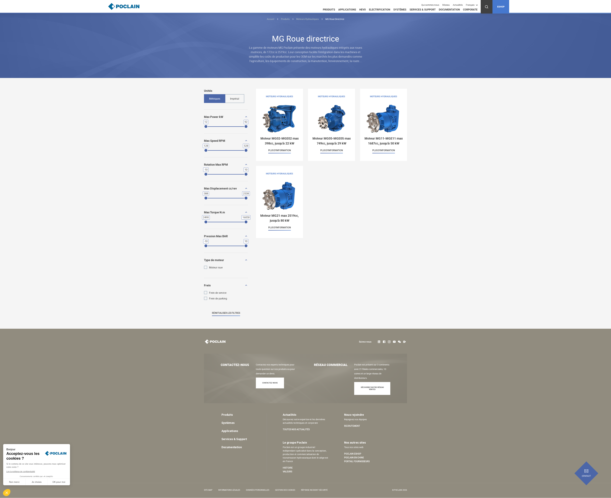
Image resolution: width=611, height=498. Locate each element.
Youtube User (394, 341)
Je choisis (37, 482)
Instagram (389, 341)
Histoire (288, 467)
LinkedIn (379, 341)
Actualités (458, 5)
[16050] (246, 222)
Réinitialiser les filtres (226, 313)
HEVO (362, 9)
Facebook (384, 341)
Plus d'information (279, 125)
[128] (206, 150)
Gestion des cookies (285, 490)
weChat (399, 341)
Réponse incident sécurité (314, 490)
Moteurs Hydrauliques (307, 19)
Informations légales (229, 490)
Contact (586, 476)
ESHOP (501, 6)
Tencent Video (404, 341)
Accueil (270, 19)
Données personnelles (257, 490)
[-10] (206, 174)
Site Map (208, 490)
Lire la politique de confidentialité (20, 471)
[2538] (246, 198)
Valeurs (287, 471)
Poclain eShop (352, 453)
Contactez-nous (270, 383)
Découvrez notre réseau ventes (372, 388)
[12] (206, 126)
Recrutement (352, 426)
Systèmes (399, 9)
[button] (7, 492)
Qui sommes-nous (430, 5)
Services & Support (423, 9)
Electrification (379, 9)
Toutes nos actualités (296, 429)
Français (470, 5)
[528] (246, 150)
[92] (246, 126)
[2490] (206, 222)
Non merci (14, 482)
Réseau (446, 5)
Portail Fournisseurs (357, 461)
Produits (329, 9)
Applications (347, 9)
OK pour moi (59, 482)
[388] (206, 198)
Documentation (449, 9)
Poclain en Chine (354, 457)
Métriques (214, 98)
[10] (246, 174)
